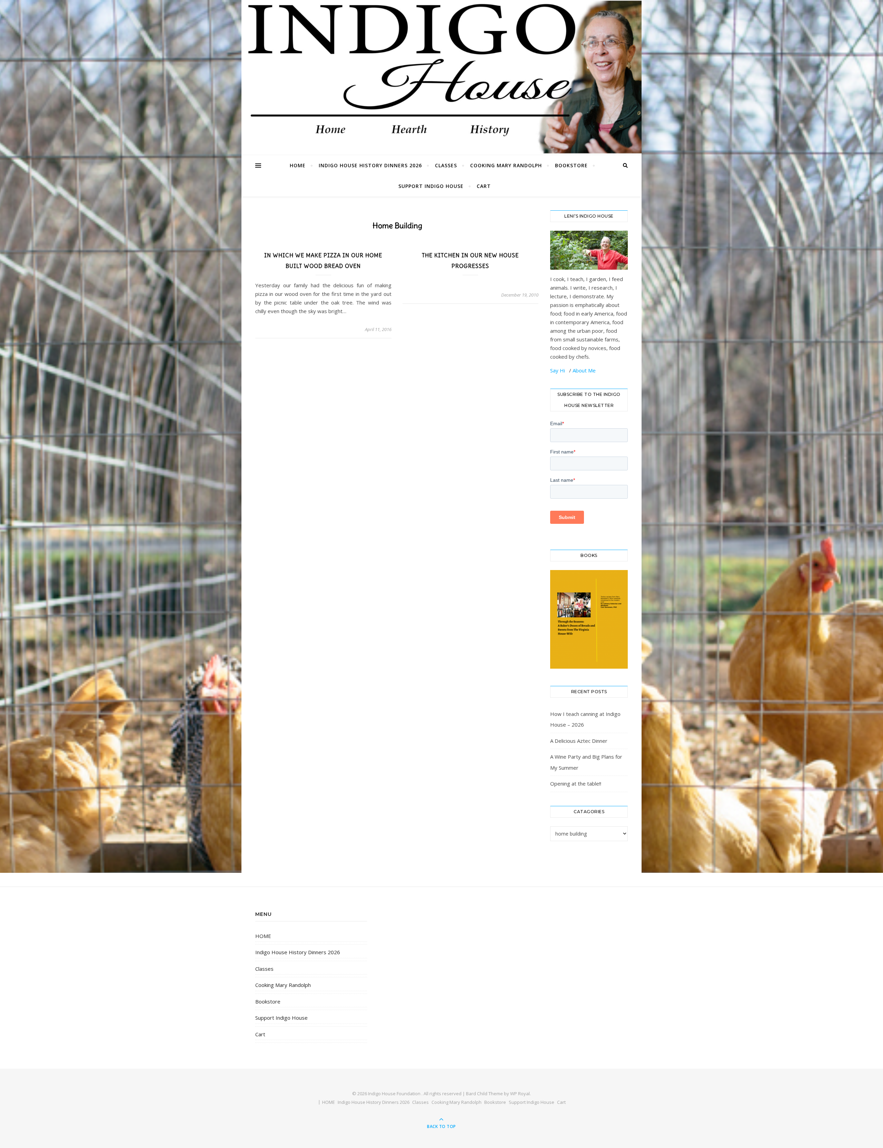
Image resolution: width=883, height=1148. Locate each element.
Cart (484, 186)
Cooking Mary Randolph (506, 165)
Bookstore (571, 165)
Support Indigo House (431, 186)
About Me (584, 370)
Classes (446, 165)
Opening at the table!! (575, 783)
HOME (298, 165)
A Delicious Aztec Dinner (578, 740)
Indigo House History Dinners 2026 (370, 165)
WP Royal (520, 1093)
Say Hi (558, 370)
